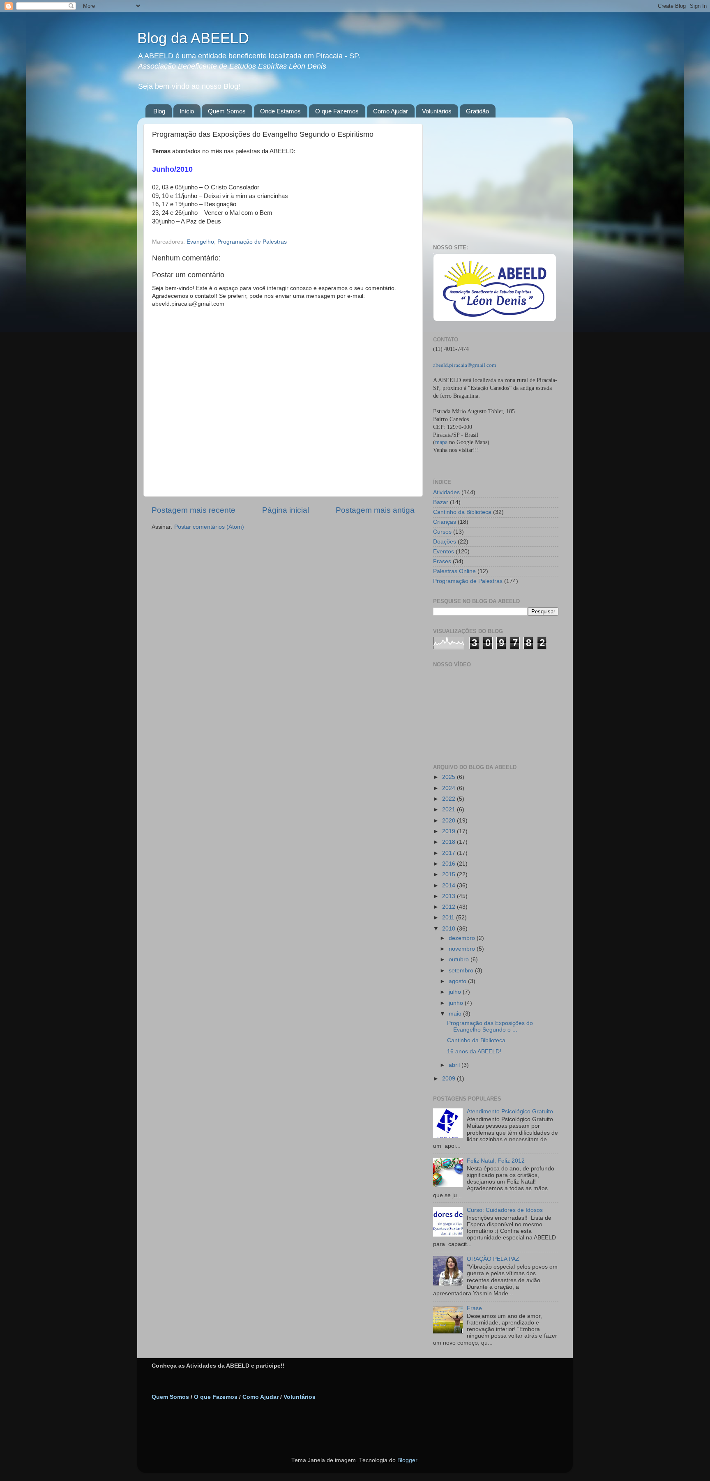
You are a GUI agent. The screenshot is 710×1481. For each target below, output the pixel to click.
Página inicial (285, 510)
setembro (462, 970)
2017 (449, 853)
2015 (449, 874)
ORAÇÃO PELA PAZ (493, 1259)
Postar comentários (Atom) (209, 527)
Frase (474, 1308)
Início (187, 111)
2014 (449, 885)
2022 (449, 799)
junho (457, 1003)
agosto (458, 981)
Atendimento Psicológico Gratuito (510, 1111)
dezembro (463, 938)
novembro (463, 949)
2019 (449, 831)
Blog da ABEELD (193, 38)
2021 (449, 809)
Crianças (444, 522)
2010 (449, 929)
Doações (444, 542)
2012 (449, 907)
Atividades (446, 492)
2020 (449, 821)
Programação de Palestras (252, 242)
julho (456, 992)
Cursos (442, 532)
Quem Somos (227, 111)
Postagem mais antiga (375, 510)
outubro (459, 959)
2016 (449, 864)
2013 (449, 896)
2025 (449, 777)
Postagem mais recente (193, 510)
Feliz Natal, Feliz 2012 (496, 1161)
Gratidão (477, 111)
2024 (449, 788)
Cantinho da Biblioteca (462, 512)
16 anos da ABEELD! (474, 1051)
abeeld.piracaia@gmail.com (464, 365)
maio (456, 1014)
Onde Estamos (280, 111)
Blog (159, 111)
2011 (449, 917)
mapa (441, 442)
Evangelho (200, 242)
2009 (449, 1079)
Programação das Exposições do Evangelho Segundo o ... (490, 1026)
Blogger (407, 1460)
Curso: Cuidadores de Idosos (505, 1210)
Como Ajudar (390, 111)
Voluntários (437, 111)
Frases (442, 561)
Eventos (443, 551)
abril (455, 1065)
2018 (449, 842)
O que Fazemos (337, 111)
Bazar (440, 502)
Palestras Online (454, 571)
